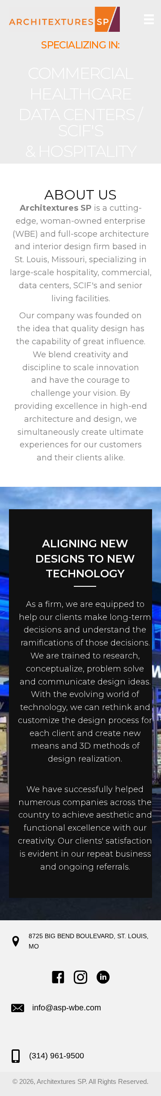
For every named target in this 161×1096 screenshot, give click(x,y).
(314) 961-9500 (56, 1055)
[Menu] (147, 19)
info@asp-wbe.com (66, 1007)
